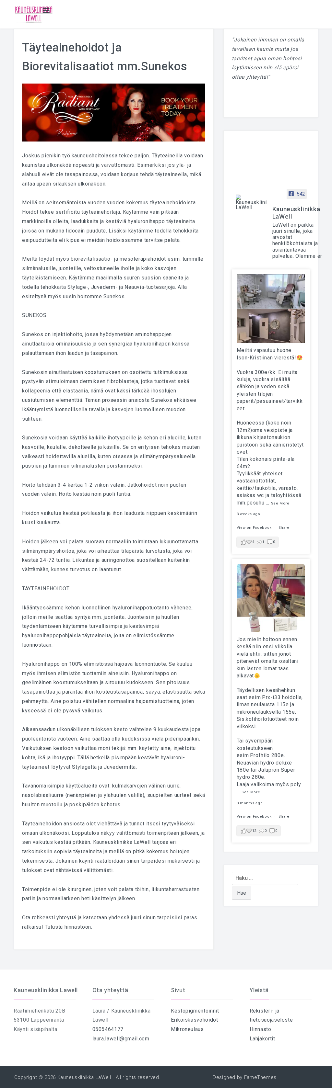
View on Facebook (255, 528)
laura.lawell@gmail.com (120, 1039)
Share (284, 528)
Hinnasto (260, 1029)
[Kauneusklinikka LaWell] (251, 202)
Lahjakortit (262, 1039)
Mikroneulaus (187, 1029)
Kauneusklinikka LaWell (84, 1077)
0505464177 (108, 1029)
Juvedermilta (120, 767)
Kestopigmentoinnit (195, 1011)
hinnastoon (78, 927)
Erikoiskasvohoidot (194, 1020)
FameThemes (260, 1077)
